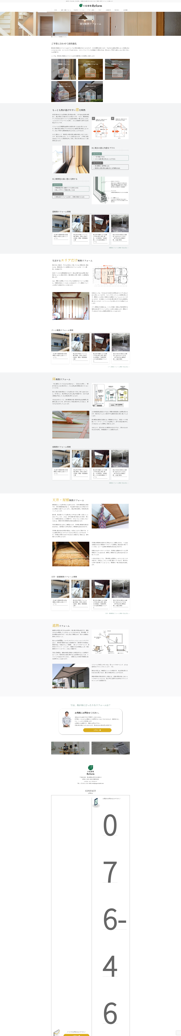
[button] (63, 69)
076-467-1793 (84, 783)
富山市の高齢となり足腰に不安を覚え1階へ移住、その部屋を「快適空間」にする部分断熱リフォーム (100, 238)
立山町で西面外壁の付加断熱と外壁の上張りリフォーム (61, 236)
